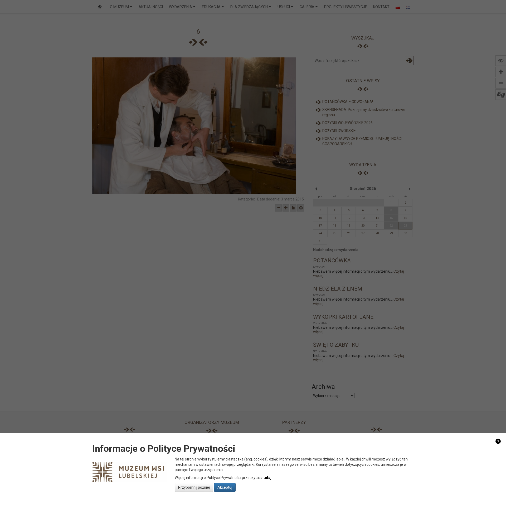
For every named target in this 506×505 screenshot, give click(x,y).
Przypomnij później (194, 487)
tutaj (267, 477)
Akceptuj (224, 487)
